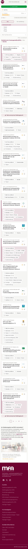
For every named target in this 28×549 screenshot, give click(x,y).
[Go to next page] (21, 421)
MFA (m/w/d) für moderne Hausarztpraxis (10, 49)
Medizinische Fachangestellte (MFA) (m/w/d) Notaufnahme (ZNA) (9, 227)
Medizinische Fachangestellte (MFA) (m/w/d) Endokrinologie (11, 307)
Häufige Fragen (6, 504)
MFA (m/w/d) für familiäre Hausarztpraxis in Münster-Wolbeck (11, 204)
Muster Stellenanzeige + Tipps (10, 514)
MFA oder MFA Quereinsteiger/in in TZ (9, 322)
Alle (8, 21)
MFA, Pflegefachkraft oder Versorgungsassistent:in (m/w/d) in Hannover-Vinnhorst (11, 268)
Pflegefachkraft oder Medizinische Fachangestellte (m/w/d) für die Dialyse (11, 366)
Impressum (5, 532)
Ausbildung (21, 21)
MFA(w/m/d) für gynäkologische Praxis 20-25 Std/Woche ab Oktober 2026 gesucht (11, 397)
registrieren (19, 434)
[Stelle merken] (22, 51)
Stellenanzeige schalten (9, 512)
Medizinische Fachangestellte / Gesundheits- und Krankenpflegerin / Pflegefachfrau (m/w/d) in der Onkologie (11, 173)
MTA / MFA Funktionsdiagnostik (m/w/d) (11, 292)
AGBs (3, 537)
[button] (14, 10)
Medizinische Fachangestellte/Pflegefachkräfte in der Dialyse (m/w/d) (11, 350)
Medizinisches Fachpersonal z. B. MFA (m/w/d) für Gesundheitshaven (11, 67)
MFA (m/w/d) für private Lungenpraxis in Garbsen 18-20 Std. (11, 137)
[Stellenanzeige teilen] (24, 51)
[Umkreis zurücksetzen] (25, 13)
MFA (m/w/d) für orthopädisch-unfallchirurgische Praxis (11, 242)
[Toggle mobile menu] (25, 2)
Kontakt (4, 530)
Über (8, 527)
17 (18, 421)
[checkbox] (2, 27)
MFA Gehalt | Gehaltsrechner (10, 497)
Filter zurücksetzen (22, 37)
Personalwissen (6, 517)
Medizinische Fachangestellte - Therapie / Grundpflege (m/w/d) (11, 122)
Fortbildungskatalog (8, 492)
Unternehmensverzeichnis (9, 499)
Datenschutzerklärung (8, 534)
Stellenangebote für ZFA (9, 502)
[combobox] (13, 35)
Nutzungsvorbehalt (7, 539)
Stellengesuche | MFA (8, 490)
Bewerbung (5, 494)
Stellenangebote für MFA (9, 487)
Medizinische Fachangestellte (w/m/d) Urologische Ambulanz (11, 102)
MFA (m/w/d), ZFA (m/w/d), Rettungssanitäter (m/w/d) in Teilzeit (10, 85)
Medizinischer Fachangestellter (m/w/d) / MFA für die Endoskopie (11, 157)
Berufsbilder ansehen (8, 459)
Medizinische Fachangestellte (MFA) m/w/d (11, 381)
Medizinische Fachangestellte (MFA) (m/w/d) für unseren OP (11, 189)
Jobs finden (15, 6)
